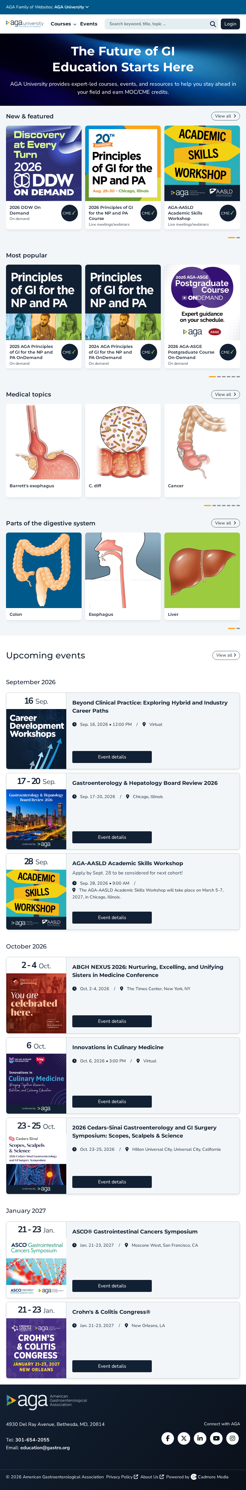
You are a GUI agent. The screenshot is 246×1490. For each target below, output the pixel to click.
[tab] (231, 237)
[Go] (213, 24)
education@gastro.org (45, 1447)
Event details (112, 757)
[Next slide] (236, 163)
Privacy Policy (120, 1477)
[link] (44, 163)
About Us (150, 1477)
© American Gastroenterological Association (55, 1477)
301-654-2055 (32, 1440)
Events (89, 24)
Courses (62, 24)
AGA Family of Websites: (45, 7)
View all (223, 116)
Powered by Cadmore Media (197, 1477)
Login (230, 24)
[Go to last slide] (9, 163)
